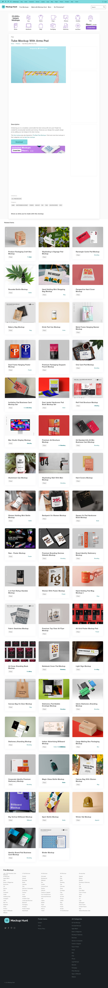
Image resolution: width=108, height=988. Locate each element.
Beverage (24, 880)
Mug (52, 1)
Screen (62, 908)
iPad (73, 956)
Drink (63, 330)
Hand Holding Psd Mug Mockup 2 (87, 576)
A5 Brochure (63, 873)
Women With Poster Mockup (54, 576)
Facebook (5, 892)
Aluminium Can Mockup (20, 463)
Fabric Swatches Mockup (20, 614)
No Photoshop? (59, 7)
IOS (42, 898)
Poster (61, 1)
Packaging (24, 904)
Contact (40, 922)
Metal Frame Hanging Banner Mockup (87, 312)
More (49, 7)
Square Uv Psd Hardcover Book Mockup (87, 501)
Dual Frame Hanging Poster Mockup (20, 350)
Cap (61, 884)
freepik (32, 205)
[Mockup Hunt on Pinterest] (8, 1)
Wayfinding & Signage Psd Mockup (54, 237)
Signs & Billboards (7, 910)
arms (13, 205)
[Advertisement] (38, 103)
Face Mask (81, 890)
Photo (61, 904)
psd (42, 205)
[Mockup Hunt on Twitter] (3, 1)
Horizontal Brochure (46, 896)
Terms (39, 925)
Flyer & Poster (82, 892)
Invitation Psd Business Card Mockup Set (20, 388)
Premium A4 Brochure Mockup (54, 425)
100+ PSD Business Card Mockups (9, 874)
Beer (4, 880)
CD (4, 886)
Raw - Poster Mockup (20, 538)
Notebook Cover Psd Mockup (54, 651)
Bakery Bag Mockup (20, 312)
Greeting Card (6, 896)
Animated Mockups (76, 925)
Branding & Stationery (84, 882)
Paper (56, 1)
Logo (48, 1)
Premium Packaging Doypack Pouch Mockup (54, 350)
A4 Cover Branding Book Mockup (20, 651)
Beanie (80, 878)
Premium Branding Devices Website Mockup (54, 538)
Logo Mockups (75, 962)
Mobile (42, 902)
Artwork (24, 878)
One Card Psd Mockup (87, 350)
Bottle (30, 292)
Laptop (43, 1)
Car (80, 884)
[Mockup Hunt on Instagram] (10, 1)
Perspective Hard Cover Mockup (87, 275)
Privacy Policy (41, 928)
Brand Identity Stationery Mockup (87, 538)
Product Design (26, 908)
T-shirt (76, 1)
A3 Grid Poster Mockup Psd (87, 614)
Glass (63, 782)
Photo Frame (82, 904)
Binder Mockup (54, 838)
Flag (61, 892)
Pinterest (24, 906)
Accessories (82, 873)
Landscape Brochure (27, 900)
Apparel (97, 820)
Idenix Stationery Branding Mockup (87, 689)
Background (44, 878)
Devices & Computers (27, 888)
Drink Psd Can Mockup (54, 312)
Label (4, 900)
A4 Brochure (44, 873)
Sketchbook (25, 910)
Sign (72, 1)
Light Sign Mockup (87, 651)
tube (46, 205)
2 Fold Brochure (26, 873)
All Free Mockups (16, 198)
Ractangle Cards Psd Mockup (87, 237)
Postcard (43, 906)
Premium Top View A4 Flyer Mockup (54, 614)
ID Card (62, 896)
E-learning (24, 890)
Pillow (4, 906)
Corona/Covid (44, 886)
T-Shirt (42, 910)
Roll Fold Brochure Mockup (87, 388)
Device (37, 1)
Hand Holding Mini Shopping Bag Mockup (54, 275)
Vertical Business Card (84, 910)
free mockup (17, 135)
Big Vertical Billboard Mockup (20, 802)
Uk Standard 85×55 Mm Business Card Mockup (87, 425)
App (61, 876)
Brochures (5, 884)
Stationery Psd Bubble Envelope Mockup (54, 689)
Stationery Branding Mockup (20, 727)
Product (67, 1)
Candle (43, 884)
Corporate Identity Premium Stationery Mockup (20, 764)
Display (43, 888)
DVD (4, 890)
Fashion (24, 892)
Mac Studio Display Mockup (20, 425)
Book (26, 1)
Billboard (29, 820)
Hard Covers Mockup (87, 463)
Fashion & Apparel (45, 892)
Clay (23, 886)
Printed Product (83, 906)
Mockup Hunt (11, 982)
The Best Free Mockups (39, 135)
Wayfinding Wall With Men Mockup (54, 463)
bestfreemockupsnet (22, 205)
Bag (22, 1)
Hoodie (24, 896)
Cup (80, 886)
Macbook (24, 902)
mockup (37, 205)
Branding (96, 255)
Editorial (43, 890)
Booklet (81, 880)
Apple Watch (6, 878)
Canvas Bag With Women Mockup (87, 764)
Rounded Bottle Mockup (20, 275)
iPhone (61, 898)
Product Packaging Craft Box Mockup (20, 237)
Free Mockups (24, 7)
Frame (61, 894)
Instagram (5, 898)
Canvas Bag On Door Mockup (20, 689)
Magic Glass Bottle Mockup (54, 764)
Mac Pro (29, 443)
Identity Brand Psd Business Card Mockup (20, 838)
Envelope (62, 709)
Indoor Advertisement (59, 747)
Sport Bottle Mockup (54, 802)
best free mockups (30, 137)
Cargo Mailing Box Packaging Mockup (87, 727)
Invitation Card (28, 408)
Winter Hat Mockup (87, 802)
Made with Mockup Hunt (39, 7)
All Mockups (16, 1)
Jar (79, 898)
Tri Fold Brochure (64, 910)
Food (23, 894)
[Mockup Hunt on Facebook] (5, 1)
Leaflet (61, 900)
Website (5, 912)
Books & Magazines (8, 882)
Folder (4, 894)
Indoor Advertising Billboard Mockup (54, 727)
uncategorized (54, 205)
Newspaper (81, 902)
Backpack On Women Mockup (54, 501)
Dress (61, 888)
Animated (43, 876)
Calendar (24, 884)
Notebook (62, 669)
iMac (80, 896)
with (60, 205)
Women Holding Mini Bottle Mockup (20, 501)
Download (19, 142)
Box (98, 747)
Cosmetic (31, 1)
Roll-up (97, 405)
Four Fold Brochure (46, 894)
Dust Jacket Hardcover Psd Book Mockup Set (54, 388)
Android (24, 876)
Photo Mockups (75, 971)
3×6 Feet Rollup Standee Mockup (20, 576)
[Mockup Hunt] (9, 6)
